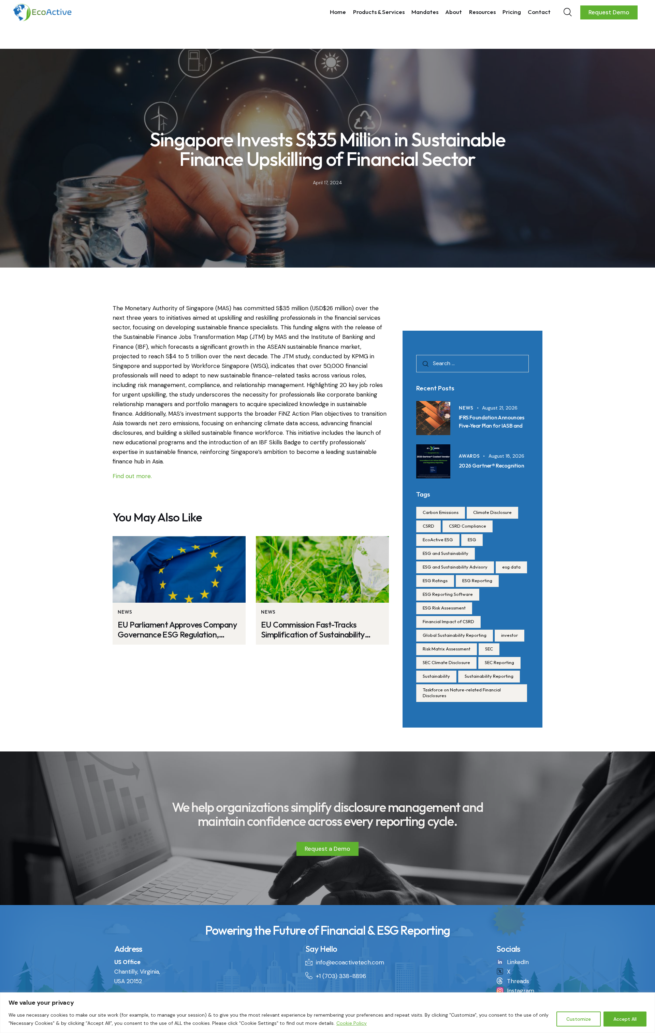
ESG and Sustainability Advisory (455, 567)
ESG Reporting (477, 580)
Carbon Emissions (440, 512)
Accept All (625, 1019)
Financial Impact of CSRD (448, 621)
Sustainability (436, 676)
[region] (327, 1012)
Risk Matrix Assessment (446, 648)
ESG (472, 539)
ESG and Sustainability (445, 553)
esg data (511, 567)
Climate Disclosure (492, 512)
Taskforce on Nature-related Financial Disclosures (462, 692)
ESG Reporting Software (448, 594)
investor (509, 635)
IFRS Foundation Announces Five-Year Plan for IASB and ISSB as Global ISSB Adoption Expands (492, 429)
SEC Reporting (499, 662)
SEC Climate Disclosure (446, 662)
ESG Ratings (435, 580)
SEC (489, 648)
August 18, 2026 (506, 456)
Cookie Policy (351, 1023)
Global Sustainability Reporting (454, 635)
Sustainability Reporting (489, 676)
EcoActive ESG (438, 539)
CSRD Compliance (467, 526)
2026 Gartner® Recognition (491, 465)
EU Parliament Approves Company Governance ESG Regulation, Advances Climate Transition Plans (177, 630)
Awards (469, 456)
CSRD (428, 526)
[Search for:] (472, 363)
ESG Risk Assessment (444, 608)
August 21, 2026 (500, 408)
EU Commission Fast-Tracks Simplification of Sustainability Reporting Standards (313, 630)
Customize (578, 1019)
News (125, 612)
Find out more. (132, 476)
